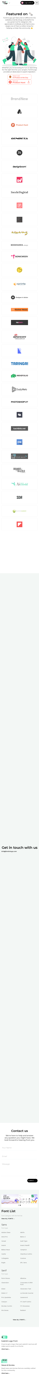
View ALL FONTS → (8, 1218)
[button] (6, 3)
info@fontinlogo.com (9, 851)
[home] (5, 3)
